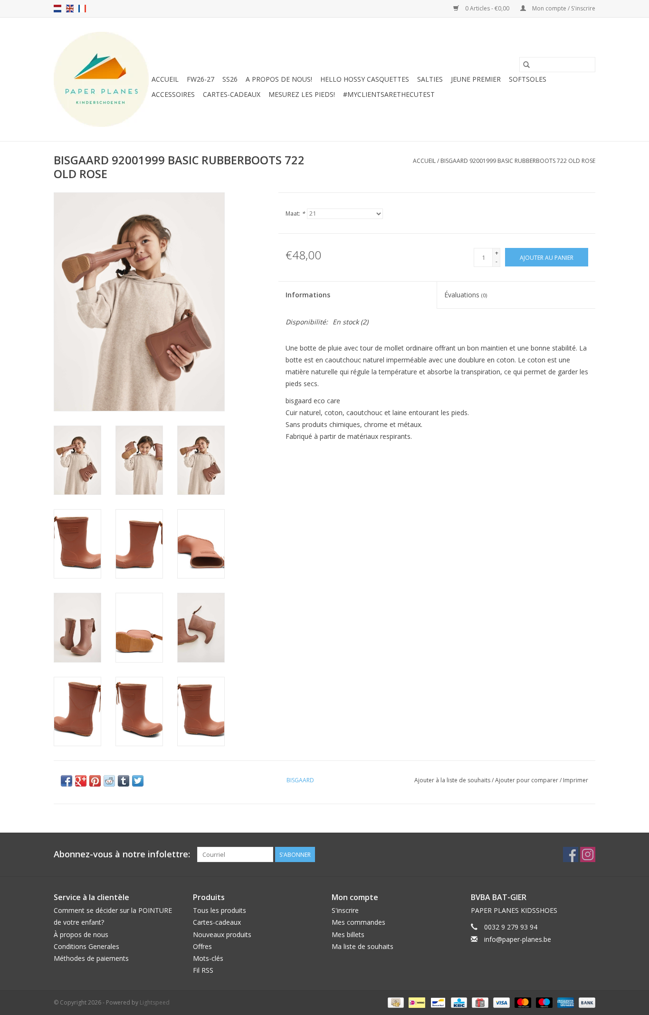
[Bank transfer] (585, 1002)
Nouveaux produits (222, 934)
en (70, 8)
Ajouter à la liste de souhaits (453, 780)
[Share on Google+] (80, 781)
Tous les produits (219, 910)
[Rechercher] (526, 64)
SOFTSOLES (527, 79)
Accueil (165, 79)
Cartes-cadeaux (231, 94)
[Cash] (394, 1002)
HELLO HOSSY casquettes (364, 79)
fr (82, 8)
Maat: (295, 213)
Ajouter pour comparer (527, 780)
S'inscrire (345, 910)
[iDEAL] (415, 1002)
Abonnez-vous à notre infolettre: (122, 854)
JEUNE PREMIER (476, 79)
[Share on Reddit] (109, 781)
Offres (202, 946)
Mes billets (348, 934)
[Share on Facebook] (66, 781)
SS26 (230, 79)
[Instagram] (587, 854)
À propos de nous (81, 934)
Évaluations (465, 294)
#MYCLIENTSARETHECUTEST (389, 94)
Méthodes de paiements (91, 958)
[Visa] (500, 1002)
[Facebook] (570, 854)
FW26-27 (200, 79)
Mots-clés (208, 958)
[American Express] (564, 1002)
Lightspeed (155, 1002)
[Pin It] (95, 781)
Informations (308, 294)
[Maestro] (543, 1002)
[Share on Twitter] (137, 781)
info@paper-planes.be (517, 939)
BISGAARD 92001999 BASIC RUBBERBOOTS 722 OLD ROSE (517, 161)
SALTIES (430, 79)
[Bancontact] (437, 1002)
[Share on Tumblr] (123, 781)
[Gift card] (478, 1002)
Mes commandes (358, 922)
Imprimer (575, 780)
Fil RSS (203, 970)
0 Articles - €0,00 (487, 8)
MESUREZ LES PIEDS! (301, 94)
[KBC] (458, 1002)
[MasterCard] (522, 1002)
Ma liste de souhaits (362, 946)
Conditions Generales (86, 946)
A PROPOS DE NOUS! (279, 79)
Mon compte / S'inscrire (563, 8)
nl (57, 8)
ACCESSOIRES (173, 94)
